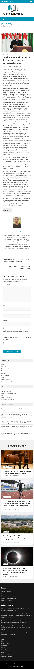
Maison (3, 364)
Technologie (6, 497)
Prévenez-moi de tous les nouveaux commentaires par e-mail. (17, 338)
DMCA (3, 395)
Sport (2, 377)
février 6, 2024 (7, 66)
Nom (4, 305)
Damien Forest (15, 475)
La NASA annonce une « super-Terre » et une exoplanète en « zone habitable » (16, 260)
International (5, 369)
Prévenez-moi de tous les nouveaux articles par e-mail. (17, 346)
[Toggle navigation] (3, 19)
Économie (5, 54)
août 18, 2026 (6, 475)
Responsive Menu (31, 1)
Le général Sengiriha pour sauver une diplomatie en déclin (19, 267)
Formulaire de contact (7, 382)
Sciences (3, 373)
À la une (3, 366)
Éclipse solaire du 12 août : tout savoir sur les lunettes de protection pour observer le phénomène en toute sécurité (17, 428)
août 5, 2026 (6, 576)
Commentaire (7, 284)
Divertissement (5, 379)
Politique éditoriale (6, 397)
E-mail (5, 313)
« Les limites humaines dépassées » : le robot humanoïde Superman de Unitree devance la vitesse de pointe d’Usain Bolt (16, 416)
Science (5, 564)
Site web (5, 320)
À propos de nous (6, 391)
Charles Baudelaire (17, 66)
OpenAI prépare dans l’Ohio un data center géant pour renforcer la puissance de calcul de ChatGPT (17, 538)
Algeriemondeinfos (21, 664)
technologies (5, 375)
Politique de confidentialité (8, 393)
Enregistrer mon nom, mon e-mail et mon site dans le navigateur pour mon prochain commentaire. (17, 331)
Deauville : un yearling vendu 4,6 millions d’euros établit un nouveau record (17, 472)
